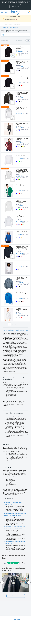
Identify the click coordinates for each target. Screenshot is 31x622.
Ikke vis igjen (15, 6)
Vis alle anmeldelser (14, 596)
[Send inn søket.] (3, 35)
